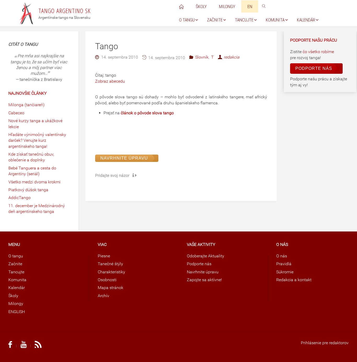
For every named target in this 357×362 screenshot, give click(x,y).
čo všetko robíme (318, 51)
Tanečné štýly (110, 263)
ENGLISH (16, 311)
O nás (281, 255)
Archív (103, 295)
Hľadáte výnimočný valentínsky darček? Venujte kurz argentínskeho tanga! (37, 140)
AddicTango (19, 197)
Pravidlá (283, 263)
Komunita (17, 279)
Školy (13, 295)
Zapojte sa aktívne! (204, 279)
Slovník (201, 57)
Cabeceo (16, 112)
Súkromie (284, 271)
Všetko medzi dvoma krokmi (34, 181)
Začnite (15, 263)
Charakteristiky (111, 271)
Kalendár (16, 287)
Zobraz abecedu (110, 81)
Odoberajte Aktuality (205, 255)
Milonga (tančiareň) (26, 104)
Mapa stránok (110, 287)
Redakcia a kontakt (294, 279)
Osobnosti (107, 279)
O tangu (15, 255)
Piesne (104, 255)
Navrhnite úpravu (124, 158)
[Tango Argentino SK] (26, 12)
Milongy (15, 303)
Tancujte (16, 271)
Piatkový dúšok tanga (28, 189)
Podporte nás (313, 68)
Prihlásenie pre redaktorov (325, 342)
